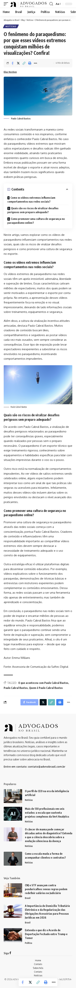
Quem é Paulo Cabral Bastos (46, 687)
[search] (51, 4)
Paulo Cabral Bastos (16, 687)
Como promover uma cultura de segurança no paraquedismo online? (36, 220)
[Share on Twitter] (18, 63)
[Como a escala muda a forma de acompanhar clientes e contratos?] (13, 859)
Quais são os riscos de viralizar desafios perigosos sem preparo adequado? (32, 210)
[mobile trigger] (7, 4)
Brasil (27, 898)
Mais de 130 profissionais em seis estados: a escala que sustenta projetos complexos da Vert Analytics (47, 812)
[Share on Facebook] (12, 63)
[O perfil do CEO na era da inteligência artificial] (13, 796)
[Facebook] (10, 953)
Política (28, 943)
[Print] (29, 63)
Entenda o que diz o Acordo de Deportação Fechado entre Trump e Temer (46, 934)
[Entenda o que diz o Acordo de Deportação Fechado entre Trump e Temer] (13, 935)
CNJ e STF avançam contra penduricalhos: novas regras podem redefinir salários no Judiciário (46, 889)
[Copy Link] (24, 63)
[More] (35, 63)
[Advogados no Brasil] (28, 4)
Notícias (11, 26)
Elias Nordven (10, 72)
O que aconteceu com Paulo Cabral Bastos (43, 682)
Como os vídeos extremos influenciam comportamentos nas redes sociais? (31, 199)
